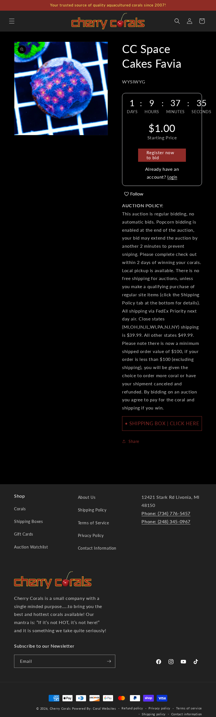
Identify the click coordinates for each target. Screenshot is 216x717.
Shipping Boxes (28, 521)
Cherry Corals (60, 708)
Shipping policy (154, 714)
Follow (136, 193)
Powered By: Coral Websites (94, 708)
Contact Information (97, 548)
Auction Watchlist (31, 547)
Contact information (186, 714)
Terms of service (189, 708)
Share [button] (134, 441)
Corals (20, 508)
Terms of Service (93, 522)
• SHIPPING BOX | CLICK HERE (162, 423)
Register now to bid (160, 155)
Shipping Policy (92, 509)
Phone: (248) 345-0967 (165, 521)
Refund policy (132, 708)
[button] (12, 21)
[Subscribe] (109, 661)
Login (172, 177)
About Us (87, 497)
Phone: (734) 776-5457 (165, 513)
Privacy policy (159, 708)
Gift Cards (23, 534)
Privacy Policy (91, 535)
